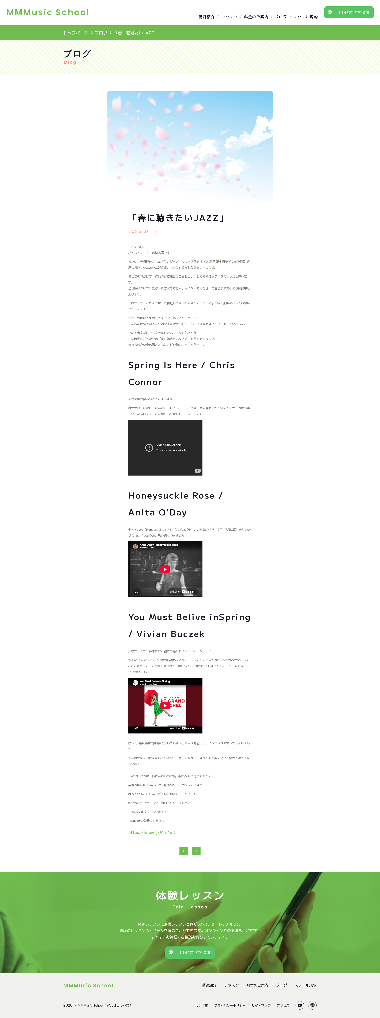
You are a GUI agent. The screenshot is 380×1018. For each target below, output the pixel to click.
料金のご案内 (256, 16)
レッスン (229, 16)
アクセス (283, 1005)
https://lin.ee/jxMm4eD (151, 832)
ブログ (281, 16)
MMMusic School (91, 1005)
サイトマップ (261, 1005)
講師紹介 (207, 16)
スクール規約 (305, 16)
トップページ (75, 33)
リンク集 (201, 1005)
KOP (128, 1005)
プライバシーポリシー (229, 1005)
